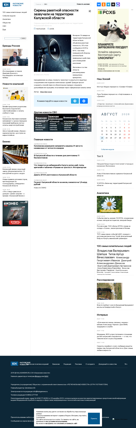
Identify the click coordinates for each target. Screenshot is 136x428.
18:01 (102, 100)
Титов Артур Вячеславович (110, 255)
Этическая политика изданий (37, 364)
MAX (46, 376)
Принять (94, 418)
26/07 (99, 319)
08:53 (103, 179)
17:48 (8, 104)
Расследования (105, 279)
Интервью (102, 314)
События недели (9, 16)
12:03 (8, 177)
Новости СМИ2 (40, 188)
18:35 (8, 189)
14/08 (4, 189)
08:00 (103, 216)
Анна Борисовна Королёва (109, 268)
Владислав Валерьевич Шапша (113, 252)
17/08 (98, 303)
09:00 (9, 69)
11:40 (102, 319)
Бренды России (11, 45)
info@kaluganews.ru (40, 391)
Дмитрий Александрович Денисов (114, 262)
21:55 (102, 160)
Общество (7, 23)
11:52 (102, 330)
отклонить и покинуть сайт (67, 423)
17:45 (102, 232)
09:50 (9, 167)
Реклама (78, 364)
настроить (49, 423)
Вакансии (56, 364)
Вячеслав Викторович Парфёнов (113, 269)
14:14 (8, 129)
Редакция (67, 364)
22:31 (102, 83)
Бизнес (6, 141)
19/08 (4, 177)
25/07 (99, 330)
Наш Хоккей (103, 78)
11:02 (8, 117)
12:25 (102, 303)
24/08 (4, 167)
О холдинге (90, 364)
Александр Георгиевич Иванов (113, 259)
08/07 (99, 342)
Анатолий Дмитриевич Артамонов (114, 265)
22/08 (4, 69)
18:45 (103, 224)
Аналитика (7, 19)
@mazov (38, 376)
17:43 (102, 170)
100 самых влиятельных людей (15, 12)
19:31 (102, 90)
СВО (4, 26)
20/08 (4, 129)
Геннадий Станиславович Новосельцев (116, 272)
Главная (39, 4)
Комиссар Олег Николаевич (104, 274)
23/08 (99, 160)
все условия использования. (56, 421)
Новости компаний (13, 84)
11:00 (102, 342)
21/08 (4, 104)
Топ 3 (100, 156)
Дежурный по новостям (108, 364)
